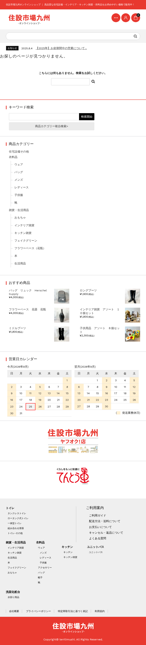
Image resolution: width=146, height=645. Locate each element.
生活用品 (20, 263)
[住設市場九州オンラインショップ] (29, 19)
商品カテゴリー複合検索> (51, 126)
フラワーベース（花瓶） (30, 248)
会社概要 (14, 611)
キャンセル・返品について (106, 532)
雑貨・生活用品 (19, 210)
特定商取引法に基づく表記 (73, 611)
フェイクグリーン (25, 240)
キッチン (67, 547)
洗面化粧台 (13, 592)
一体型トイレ (15, 523)
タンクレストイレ (17, 513)
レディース (21, 187)
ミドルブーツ (17, 328)
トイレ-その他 (15, 533)
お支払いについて (100, 527)
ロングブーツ (88, 290)
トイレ (10, 508)
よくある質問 (97, 538)
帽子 (40, 577)
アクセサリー (45, 567)
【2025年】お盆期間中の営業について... (61, 48)
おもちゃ (20, 217)
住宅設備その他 (19, 151)
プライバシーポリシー (38, 611)
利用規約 (100, 611)
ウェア (18, 164)
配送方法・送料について (104, 521)
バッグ (18, 172)
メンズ (18, 179)
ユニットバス (95, 547)
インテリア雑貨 (24, 225)
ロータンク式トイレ (18, 518)
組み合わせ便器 (16, 528)
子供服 (18, 195)
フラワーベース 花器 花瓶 (29, 309)
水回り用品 (13, 597)
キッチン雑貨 (23, 233)
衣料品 (13, 157)
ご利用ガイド (97, 515)
